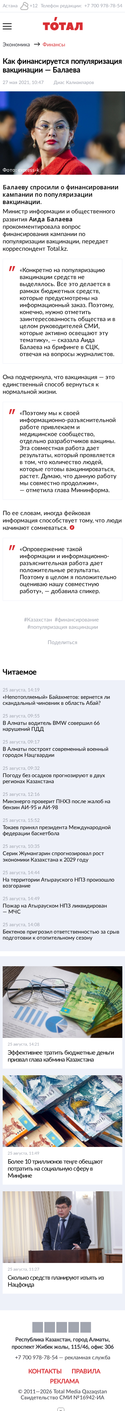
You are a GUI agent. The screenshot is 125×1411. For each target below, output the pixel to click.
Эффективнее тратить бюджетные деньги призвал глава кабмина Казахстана (61, 1056)
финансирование (78, 619)
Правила (86, 1372)
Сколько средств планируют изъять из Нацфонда (56, 1281)
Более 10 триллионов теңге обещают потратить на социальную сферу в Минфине (55, 1169)
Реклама (64, 1382)
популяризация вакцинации (64, 627)
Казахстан (39, 619)
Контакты (45, 1372)
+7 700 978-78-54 (103, 6)
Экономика (16, 44)
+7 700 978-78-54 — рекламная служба (62, 1357)
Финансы (54, 44)
